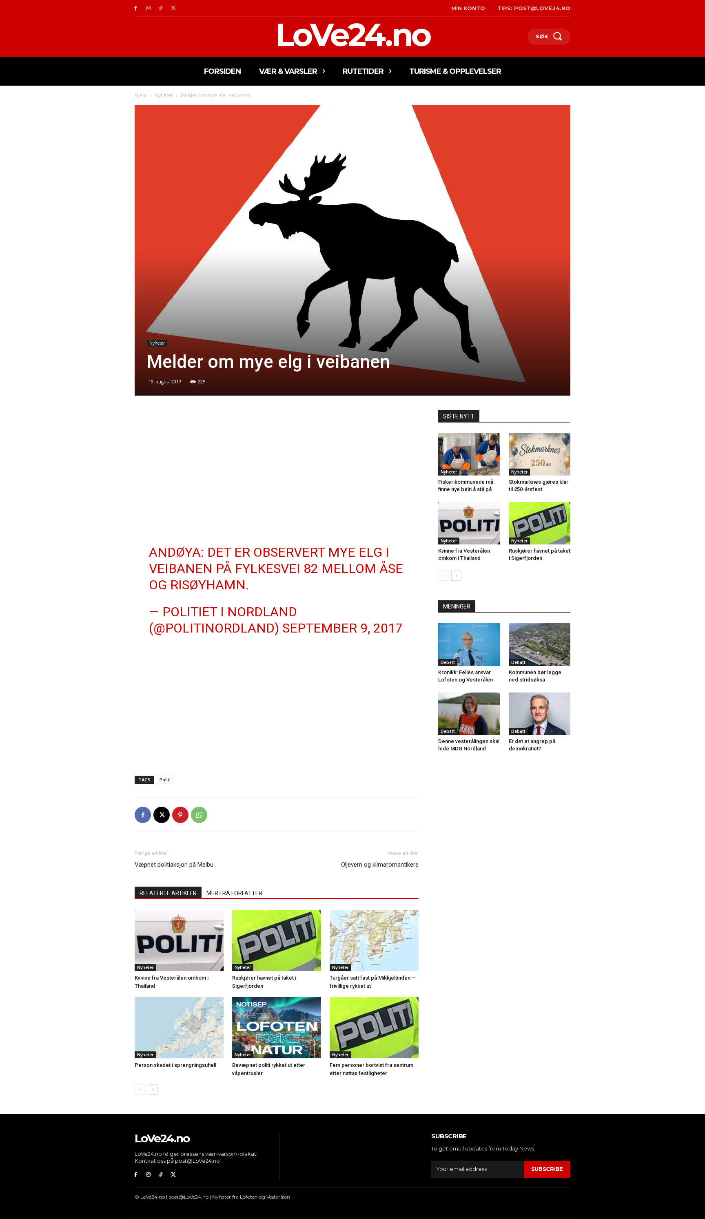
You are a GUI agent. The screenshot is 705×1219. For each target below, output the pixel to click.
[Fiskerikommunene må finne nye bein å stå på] (469, 454)
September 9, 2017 (342, 628)
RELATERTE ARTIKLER (168, 893)
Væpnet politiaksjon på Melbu (174, 864)
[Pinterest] (180, 815)
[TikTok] (161, 8)
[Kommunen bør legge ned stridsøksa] (540, 644)
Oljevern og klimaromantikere (380, 864)
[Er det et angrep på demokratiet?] (540, 713)
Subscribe (547, 1169)
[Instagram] (148, 8)
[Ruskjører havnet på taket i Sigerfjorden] (276, 940)
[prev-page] (140, 1089)
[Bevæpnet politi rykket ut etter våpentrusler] (276, 1027)
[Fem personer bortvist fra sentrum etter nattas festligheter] (374, 1027)
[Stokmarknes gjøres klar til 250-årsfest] (540, 454)
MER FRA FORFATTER (234, 893)
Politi (165, 780)
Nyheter (164, 95)
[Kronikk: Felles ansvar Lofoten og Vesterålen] (469, 644)
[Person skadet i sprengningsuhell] (179, 1027)
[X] (173, 8)
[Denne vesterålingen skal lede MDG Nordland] (469, 713)
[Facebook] (135, 8)
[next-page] (153, 1089)
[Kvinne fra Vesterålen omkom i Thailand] (179, 940)
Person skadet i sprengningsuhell (175, 1065)
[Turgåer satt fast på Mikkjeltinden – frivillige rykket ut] (374, 940)
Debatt (448, 662)
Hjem (141, 95)
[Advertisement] (277, 471)
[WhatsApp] (199, 815)
